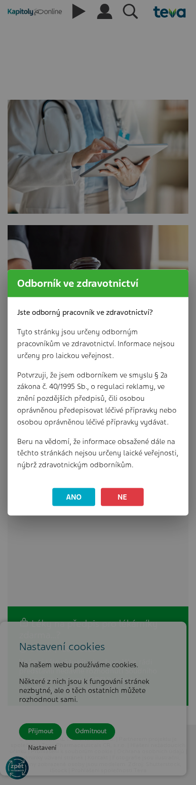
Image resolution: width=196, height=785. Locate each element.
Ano (74, 496)
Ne (122, 496)
